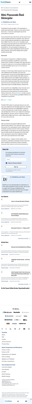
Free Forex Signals (7, 367)
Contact (4, 339)
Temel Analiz (4, 254)
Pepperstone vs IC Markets (9, 354)
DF (1, 7)
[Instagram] (29, 329)
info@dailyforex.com (6, 381)
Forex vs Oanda (6, 356)
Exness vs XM (5, 352)
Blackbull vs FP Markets (8, 359)
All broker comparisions (8, 361)
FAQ (3, 337)
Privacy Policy (5, 344)
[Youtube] (24, 329)
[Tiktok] (19, 329)
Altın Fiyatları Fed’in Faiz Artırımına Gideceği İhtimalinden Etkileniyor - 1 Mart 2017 (21, 273)
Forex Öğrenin (6, 7)
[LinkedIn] (10, 329)
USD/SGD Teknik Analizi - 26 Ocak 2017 (20, 260)
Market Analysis (6, 376)
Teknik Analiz (4, 268)
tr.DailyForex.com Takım (18, 177)
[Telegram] (15, 329)
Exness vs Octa (6, 349)
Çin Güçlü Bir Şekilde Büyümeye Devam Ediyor (19, 214)
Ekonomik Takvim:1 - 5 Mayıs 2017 (20, 228)
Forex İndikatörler (13, 7)
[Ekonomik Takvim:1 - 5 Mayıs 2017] (5, 226)
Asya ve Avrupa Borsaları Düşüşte (20, 201)
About (3, 334)
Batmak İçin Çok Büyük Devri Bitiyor (21, 247)
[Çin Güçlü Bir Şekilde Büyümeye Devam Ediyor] (5, 213)
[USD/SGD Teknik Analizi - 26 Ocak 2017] (5, 258)
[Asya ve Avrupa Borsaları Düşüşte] (5, 199)
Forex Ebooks (5, 369)
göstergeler (18, 93)
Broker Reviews (6, 374)
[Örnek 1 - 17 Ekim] (16, 100)
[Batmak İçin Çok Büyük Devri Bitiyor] (5, 245)
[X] (6, 329)
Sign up (16, 167)
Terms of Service (6, 341)
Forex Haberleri (5, 208)
